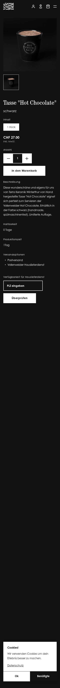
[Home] (8, 7)
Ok (16, 676)
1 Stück (11, 127)
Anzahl (7, 150)
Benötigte (43, 676)
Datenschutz (15, 665)
